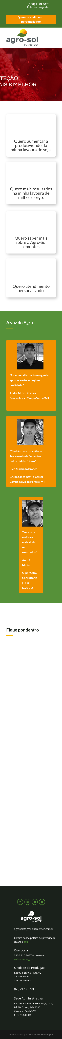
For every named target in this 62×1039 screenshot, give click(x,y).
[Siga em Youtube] (42, 902)
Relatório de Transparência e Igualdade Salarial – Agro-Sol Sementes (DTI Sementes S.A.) (28, 838)
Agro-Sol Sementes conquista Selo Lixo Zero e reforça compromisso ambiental (31, 760)
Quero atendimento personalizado (31, 19)
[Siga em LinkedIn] (35, 902)
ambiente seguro (24, 959)
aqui (26, 941)
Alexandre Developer (40, 1034)
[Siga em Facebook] (20, 902)
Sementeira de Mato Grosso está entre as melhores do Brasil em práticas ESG (30, 682)
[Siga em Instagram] (27, 902)
